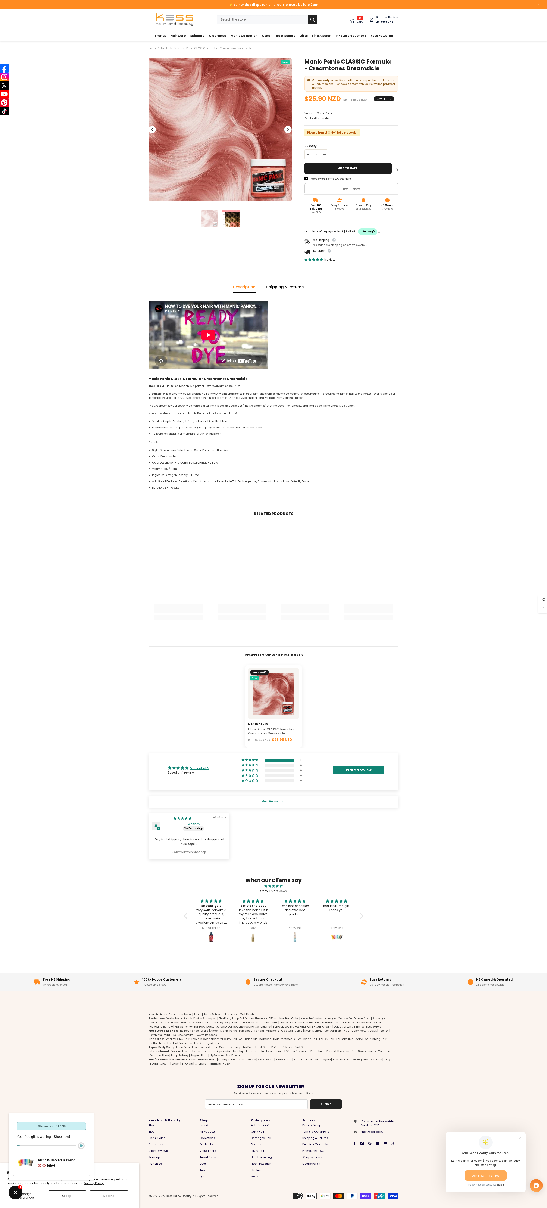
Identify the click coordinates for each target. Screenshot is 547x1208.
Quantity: (310, 146)
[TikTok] (377, 1143)
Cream (164, 1063)
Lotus (262, 1051)
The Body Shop (189, 1031)
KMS (346, 1031)
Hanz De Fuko (341, 1059)
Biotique (176, 1051)
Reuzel (235, 1059)
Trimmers (214, 1063)
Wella (204, 1031)
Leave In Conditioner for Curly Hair (214, 1039)
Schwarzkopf (333, 1031)
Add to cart (347, 168)
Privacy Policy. (94, 1183)
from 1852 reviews (273, 891)
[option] (220, 129)
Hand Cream (219, 1047)
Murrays (223, 1059)
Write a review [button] (359, 770)
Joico (298, 1031)
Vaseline (384, 1051)
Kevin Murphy (313, 1031)
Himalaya (239, 1051)
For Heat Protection (179, 1043)
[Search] (267, 19)
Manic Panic (325, 113)
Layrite (326, 1059)
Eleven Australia (159, 1035)
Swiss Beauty (367, 1051)
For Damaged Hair (206, 1043)
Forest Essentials (195, 1051)
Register (393, 17)
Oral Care (300, 1047)
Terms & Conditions (339, 178)
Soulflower (233, 1055)
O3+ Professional (297, 1051)
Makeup (236, 1047)
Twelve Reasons (206, 1035)
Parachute (317, 1051)
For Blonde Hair (307, 1039)
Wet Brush (247, 1014)
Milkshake (272, 1031)
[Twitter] (393, 1143)
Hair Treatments (284, 1039)
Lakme (252, 1051)
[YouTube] (385, 1143)
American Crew (185, 1059)
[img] (182, 818)
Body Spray (166, 1047)
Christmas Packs (180, 1014)
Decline (109, 1196)
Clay (387, 1059)
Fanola (259, 1031)
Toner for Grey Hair (177, 1039)
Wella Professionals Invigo (318, 1018)
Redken (384, 1031)
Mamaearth (276, 1051)
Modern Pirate (207, 1059)
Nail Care (263, 1047)
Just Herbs (231, 1014)
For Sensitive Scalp (349, 1039)
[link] (178, 611)
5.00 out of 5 (199, 768)
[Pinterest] (369, 1143)
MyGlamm (217, 1055)
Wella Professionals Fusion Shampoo (191, 1018)
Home (152, 48)
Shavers (187, 1063)
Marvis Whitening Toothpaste (194, 1027)
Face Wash (201, 1047)
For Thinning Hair (375, 1039)
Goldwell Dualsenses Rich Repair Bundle (307, 1022)
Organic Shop (159, 1055)
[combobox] (262, 19)
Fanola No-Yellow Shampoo (190, 1022)
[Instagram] (362, 1143)
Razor (227, 1063)
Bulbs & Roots (213, 1014)
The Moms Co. (346, 1051)
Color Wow (358, 1031)
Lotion (175, 1063)
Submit (326, 1104)
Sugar (195, 1055)
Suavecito (249, 1059)
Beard (154, 1063)
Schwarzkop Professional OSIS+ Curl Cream (302, 1027)
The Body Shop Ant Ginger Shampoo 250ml (248, 1018)
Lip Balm (249, 1047)
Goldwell (287, 1031)
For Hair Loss (157, 1043)
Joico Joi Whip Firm (347, 1027)
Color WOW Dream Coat (354, 1018)
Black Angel (284, 1059)
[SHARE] (395, 169)
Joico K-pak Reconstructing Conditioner (243, 1027)
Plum (204, 1055)
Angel (214, 1031)
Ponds (330, 1051)
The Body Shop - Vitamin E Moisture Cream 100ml (244, 1022)
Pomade (376, 1059)
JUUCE (372, 1031)
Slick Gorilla (266, 1059)
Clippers (200, 1063)
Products (167, 48)
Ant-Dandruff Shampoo (255, 1039)
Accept (67, 1196)
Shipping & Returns (285, 286)
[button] (152, 129)
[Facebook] (354, 1143)
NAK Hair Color (288, 1018)
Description (244, 286)
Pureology (245, 1031)
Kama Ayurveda (219, 1051)
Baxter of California (307, 1059)
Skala (198, 1014)
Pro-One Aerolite (182, 1035)
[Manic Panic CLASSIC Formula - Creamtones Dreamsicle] (273, 693)
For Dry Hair (326, 1039)
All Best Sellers (371, 1027)
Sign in (379, 17)
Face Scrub (183, 1047)
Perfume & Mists (282, 1047)
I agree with (317, 178)
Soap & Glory (179, 1055)
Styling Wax (360, 1059)
